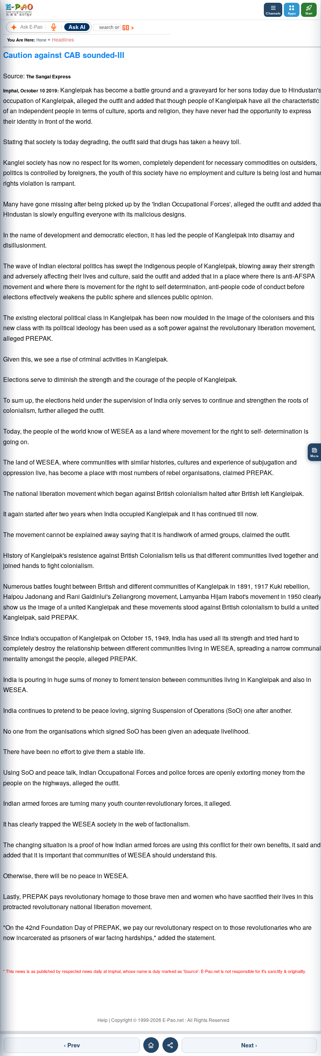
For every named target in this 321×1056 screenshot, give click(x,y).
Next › (249, 1045)
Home (41, 40)
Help (102, 1019)
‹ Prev (72, 1045)
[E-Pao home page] (151, 1045)
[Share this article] (170, 1045)
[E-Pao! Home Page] (19, 9)
